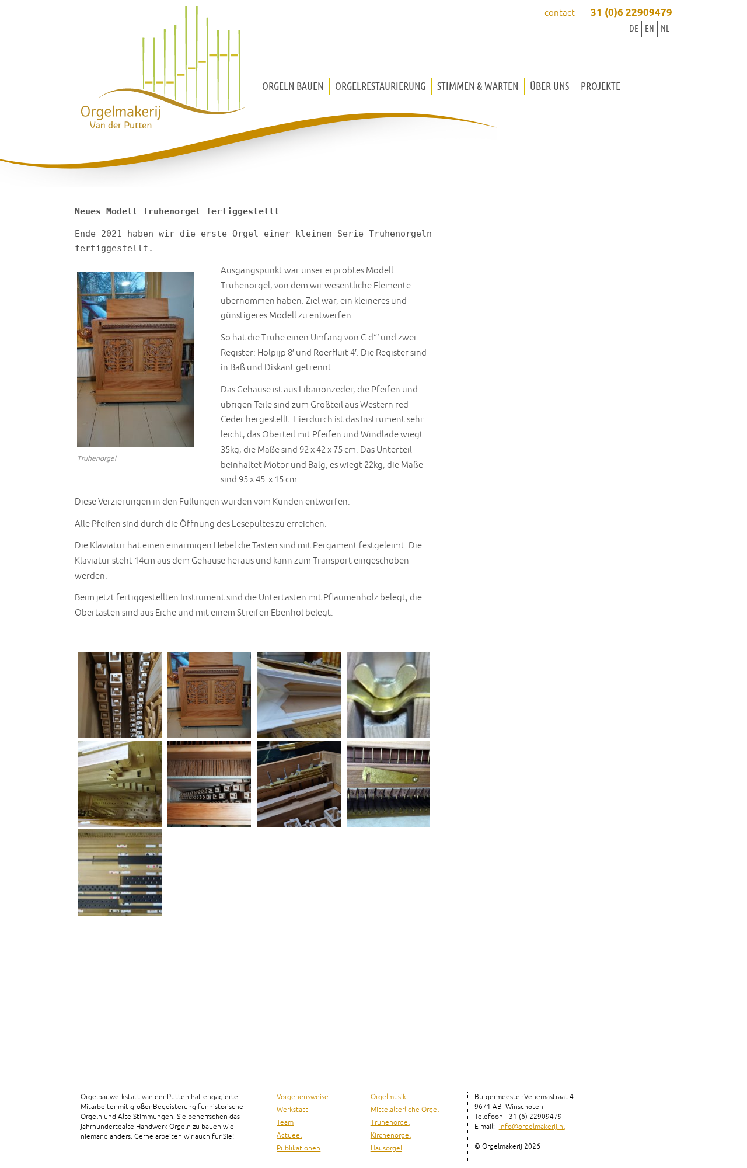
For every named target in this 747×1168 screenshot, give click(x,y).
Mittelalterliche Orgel (405, 1110)
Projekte (600, 86)
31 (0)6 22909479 (631, 13)
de (633, 28)
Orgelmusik (388, 1097)
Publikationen (298, 1148)
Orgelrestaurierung (380, 86)
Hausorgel (386, 1148)
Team (285, 1122)
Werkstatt (292, 1110)
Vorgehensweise (303, 1097)
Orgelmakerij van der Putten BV (162, 70)
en (649, 28)
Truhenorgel (390, 1122)
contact (559, 13)
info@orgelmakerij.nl (532, 1126)
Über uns (549, 86)
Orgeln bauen (292, 86)
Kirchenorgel (391, 1135)
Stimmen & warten (477, 86)
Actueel (289, 1135)
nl (665, 28)
